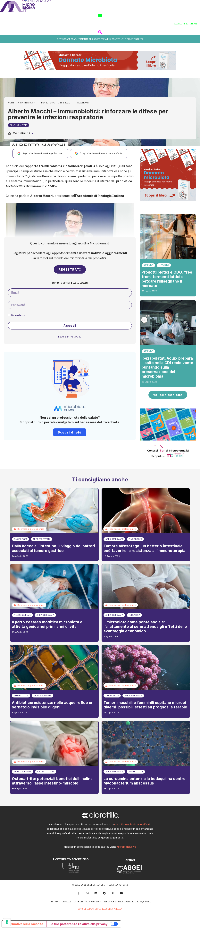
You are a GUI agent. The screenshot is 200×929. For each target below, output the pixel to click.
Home (11, 102)
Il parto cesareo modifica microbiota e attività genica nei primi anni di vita (47, 624)
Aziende (148, 265)
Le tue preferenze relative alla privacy (78, 924)
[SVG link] (25, 6)
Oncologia (20, 539)
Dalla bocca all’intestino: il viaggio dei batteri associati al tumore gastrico (53, 548)
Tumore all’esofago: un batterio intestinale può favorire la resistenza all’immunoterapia (144, 548)
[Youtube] (121, 893)
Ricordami (17, 315)
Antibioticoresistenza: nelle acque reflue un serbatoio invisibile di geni (53, 704)
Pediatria (134, 615)
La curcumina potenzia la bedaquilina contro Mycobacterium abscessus (145, 780)
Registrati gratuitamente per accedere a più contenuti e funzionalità (100, 39)
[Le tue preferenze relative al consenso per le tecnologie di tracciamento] (7, 922)
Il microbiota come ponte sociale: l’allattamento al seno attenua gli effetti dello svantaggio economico (145, 626)
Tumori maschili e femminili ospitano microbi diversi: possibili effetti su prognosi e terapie (145, 704)
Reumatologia (45, 771)
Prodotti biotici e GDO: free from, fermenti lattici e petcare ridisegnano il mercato (167, 279)
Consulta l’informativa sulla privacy (100, 908)
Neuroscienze (22, 615)
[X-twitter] (113, 893)
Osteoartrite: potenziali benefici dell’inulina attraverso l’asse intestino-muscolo (52, 780)
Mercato (164, 265)
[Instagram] (87, 893)
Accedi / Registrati (185, 23)
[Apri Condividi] (32, 133)
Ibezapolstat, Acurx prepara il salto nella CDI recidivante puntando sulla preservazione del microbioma (167, 367)
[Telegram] (104, 893)
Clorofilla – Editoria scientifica (131, 824)
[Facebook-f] (78, 893)
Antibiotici (21, 695)
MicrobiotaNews (126, 846)
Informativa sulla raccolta (24, 924)
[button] (100, 15)
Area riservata (26, 102)
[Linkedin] (95, 893)
